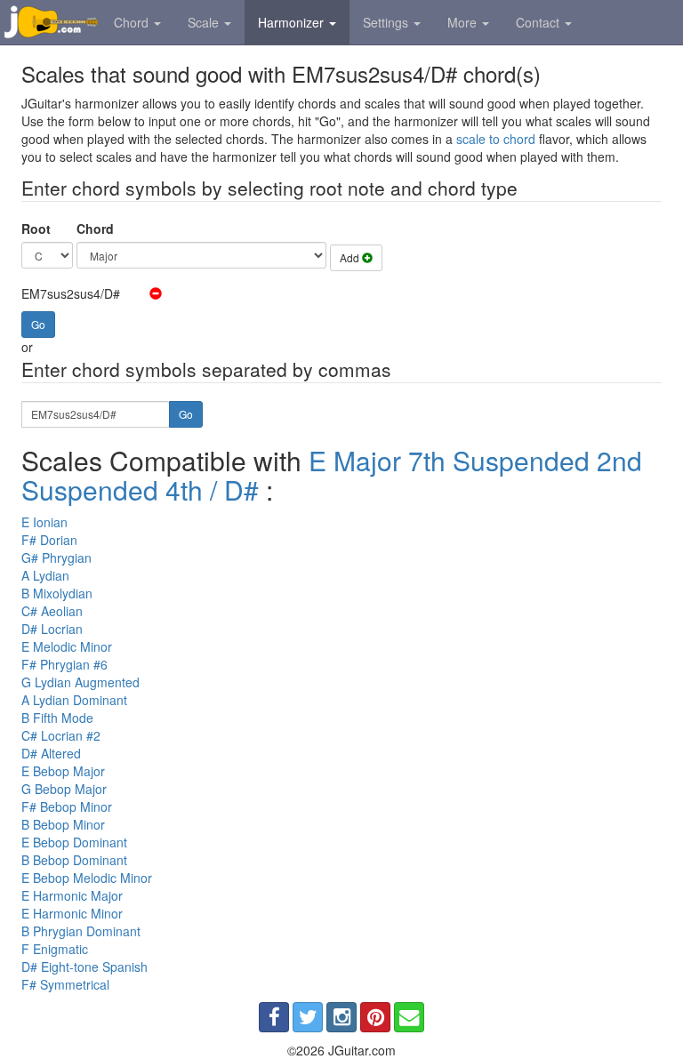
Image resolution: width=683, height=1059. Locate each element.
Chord (133, 22)
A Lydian (45, 575)
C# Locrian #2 (60, 735)
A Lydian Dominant (74, 700)
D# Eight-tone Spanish (84, 966)
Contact (539, 22)
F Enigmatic (54, 949)
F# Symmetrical (65, 984)
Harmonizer (292, 22)
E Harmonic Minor (72, 913)
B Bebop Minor (63, 824)
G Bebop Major (64, 789)
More (463, 22)
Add (351, 257)
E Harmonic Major (72, 895)
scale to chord (495, 139)
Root (36, 228)
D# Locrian (52, 629)
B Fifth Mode (57, 717)
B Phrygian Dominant (81, 931)
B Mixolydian (56, 593)
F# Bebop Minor (66, 806)
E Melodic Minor (66, 646)
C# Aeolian (52, 611)
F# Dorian (49, 540)
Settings (387, 22)
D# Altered (51, 753)
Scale (205, 22)
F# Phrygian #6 (64, 664)
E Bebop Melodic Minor (86, 878)
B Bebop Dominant (74, 860)
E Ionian (44, 522)
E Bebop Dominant (74, 842)
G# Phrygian (56, 557)
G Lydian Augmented (80, 682)
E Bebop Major (63, 771)
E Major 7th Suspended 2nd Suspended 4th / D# (331, 475)
